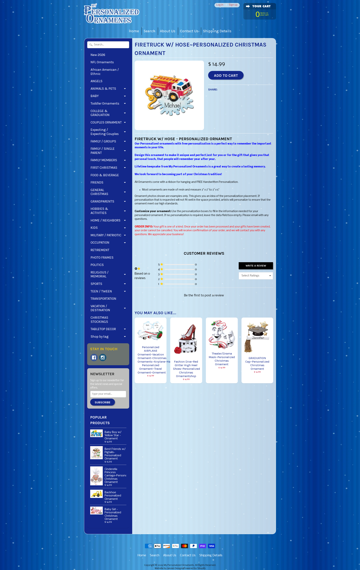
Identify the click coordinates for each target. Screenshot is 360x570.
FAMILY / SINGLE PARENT (103, 151)
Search (149, 31)
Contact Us (189, 31)
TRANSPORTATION (103, 299)
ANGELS (96, 81)
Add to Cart (226, 75)
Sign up (233, 5)
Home (134, 31)
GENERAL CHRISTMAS (99, 192)
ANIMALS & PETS (103, 89)
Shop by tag (100, 336)
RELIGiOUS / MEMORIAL (100, 274)
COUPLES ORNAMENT (106, 122)
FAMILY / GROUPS (103, 141)
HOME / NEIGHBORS (105, 220)
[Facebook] (94, 357)
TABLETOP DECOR (103, 329)
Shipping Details (217, 31)
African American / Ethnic (105, 72)
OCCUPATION (100, 242)
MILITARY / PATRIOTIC (106, 235)
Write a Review (256, 265)
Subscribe (102, 402)
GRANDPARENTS (102, 201)
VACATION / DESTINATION (100, 308)
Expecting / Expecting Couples (105, 132)
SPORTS (96, 284)
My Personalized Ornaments (179, 565)
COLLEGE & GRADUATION (100, 113)
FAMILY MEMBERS (104, 160)
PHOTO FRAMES (102, 257)
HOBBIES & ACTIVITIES (99, 211)
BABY (95, 96)
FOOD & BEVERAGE (105, 175)
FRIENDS (97, 182)
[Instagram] (102, 357)
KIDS (94, 228)
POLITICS (97, 265)
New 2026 (98, 55)
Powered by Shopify (195, 568)
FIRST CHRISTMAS (104, 168)
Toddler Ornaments (105, 103)
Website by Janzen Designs (169, 568)
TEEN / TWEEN (101, 291)
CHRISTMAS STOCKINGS (99, 319)
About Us (167, 31)
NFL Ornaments (102, 62)
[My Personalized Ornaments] (112, 19)
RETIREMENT (100, 250)
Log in (219, 5)
